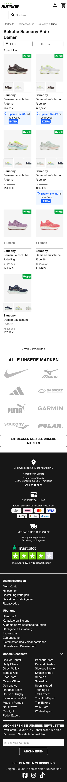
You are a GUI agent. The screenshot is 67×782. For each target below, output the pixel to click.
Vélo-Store (41, 707)
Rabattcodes (11, 603)
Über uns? (9, 616)
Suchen (21, 15)
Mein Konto (10, 586)
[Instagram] (33, 775)
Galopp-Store (11, 681)
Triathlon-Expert (45, 698)
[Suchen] (13, 15)
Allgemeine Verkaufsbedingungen (24, 625)
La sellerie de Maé (14, 698)
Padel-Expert (11, 715)
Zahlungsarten (12, 637)
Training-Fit (42, 690)
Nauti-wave (10, 707)
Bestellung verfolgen (16, 595)
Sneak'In (40, 677)
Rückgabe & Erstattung (17, 629)
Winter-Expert (43, 711)
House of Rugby (13, 694)
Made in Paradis (13, 702)
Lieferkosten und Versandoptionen (24, 642)
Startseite (9, 24)
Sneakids (41, 681)
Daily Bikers (10, 664)
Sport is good (43, 685)
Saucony (43, 24)
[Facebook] (25, 775)
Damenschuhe (26, 24)
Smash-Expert (44, 673)
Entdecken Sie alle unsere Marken (33, 441)
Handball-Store (12, 690)
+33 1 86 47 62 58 (33, 485)
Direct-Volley (11, 668)
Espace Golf (10, 673)
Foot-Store (9, 677)
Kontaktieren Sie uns (33, 473)
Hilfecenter (10, 591)
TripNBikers (42, 702)
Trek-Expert (42, 694)
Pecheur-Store (44, 660)
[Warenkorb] (63, 5)
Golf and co (10, 685)
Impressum (10, 633)
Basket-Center (12, 660)
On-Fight (8, 711)
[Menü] (4, 15)
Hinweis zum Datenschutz (19, 646)
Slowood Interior (45, 668)
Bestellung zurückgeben (33, 540)
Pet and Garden (45, 664)
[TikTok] (42, 775)
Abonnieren (33, 751)
